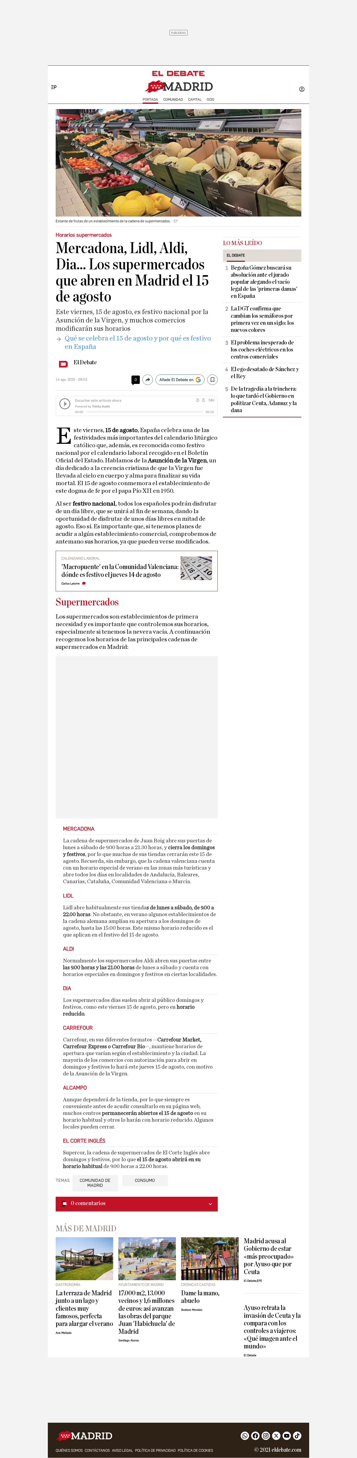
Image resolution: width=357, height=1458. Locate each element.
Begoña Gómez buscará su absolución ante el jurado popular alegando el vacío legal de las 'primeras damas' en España (264, 282)
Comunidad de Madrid (95, 1183)
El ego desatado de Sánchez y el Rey (265, 372)
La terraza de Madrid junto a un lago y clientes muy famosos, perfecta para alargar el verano (84, 1308)
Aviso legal (122, 1450)
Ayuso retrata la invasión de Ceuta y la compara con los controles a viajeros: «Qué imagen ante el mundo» (272, 1327)
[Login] (302, 89)
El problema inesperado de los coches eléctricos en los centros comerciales (262, 349)
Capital (194, 99)
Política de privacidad (155, 1450)
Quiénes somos (69, 1450)
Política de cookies (195, 1450)
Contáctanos (97, 1450)
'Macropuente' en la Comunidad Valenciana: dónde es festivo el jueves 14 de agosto (120, 570)
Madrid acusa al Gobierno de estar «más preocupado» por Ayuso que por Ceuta (268, 1256)
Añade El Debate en (176, 379)
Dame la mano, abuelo (200, 1297)
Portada (150, 99)
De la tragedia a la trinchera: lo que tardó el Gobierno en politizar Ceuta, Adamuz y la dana (264, 399)
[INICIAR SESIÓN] (302, 89)
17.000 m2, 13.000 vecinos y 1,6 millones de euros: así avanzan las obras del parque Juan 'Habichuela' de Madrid (146, 1312)
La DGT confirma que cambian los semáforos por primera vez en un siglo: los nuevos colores (262, 319)
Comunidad (173, 99)
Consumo (145, 1180)
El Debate (85, 362)
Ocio (210, 99)
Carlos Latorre (70, 583)
